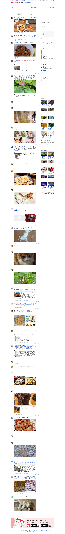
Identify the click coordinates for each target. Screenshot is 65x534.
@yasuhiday (22, 406)
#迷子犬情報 (18, 476)
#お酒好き (30, 17)
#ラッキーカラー (33, 36)
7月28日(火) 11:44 (37, 364)
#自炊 (27, 17)
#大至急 (33, 345)
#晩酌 (25, 17)
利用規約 (34, 530)
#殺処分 (28, 60)
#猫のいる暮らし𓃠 (30, 227)
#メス (27, 61)
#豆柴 (34, 146)
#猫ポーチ (34, 304)
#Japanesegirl (23, 209)
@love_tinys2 (19, 224)
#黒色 (24, 128)
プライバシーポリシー (23, 530)
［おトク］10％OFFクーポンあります (32, 3)
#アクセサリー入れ (22, 305)
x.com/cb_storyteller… (23, 79)
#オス (29, 288)
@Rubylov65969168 (21, 292)
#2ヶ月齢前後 (34, 346)
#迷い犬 (17, 61)
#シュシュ (33, 209)
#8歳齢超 (30, 61)
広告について (37, 530)
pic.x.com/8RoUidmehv (17, 443)
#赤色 (25, 78)
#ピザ (30, 312)
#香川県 (16, 60)
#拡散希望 (31, 146)
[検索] (53, 0)
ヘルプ (43, 0)
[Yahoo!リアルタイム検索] (17, 2)
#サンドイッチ (33, 312)
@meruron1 (17, 245)
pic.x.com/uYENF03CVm (17, 18)
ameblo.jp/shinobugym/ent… (20, 36)
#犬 (24, 61)
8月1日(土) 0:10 (37, 308)
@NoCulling (20, 64)
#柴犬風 (25, 461)
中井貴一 (51, 0)
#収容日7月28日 (20, 288)
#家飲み (33, 17)
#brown (18, 437)
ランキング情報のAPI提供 (28, 531)
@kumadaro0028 (20, 32)
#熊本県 (18, 478)
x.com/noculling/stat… (29, 348)
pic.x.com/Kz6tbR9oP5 (24, 210)
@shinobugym (25, 39)
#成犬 (25, 288)
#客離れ (16, 373)
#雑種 (26, 61)
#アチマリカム (24, 37)
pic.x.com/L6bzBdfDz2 (25, 417)
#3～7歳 (30, 461)
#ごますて (28, 128)
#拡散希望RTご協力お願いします (20, 289)
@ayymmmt (18, 152)
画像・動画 (19, 14)
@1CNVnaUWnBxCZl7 (18, 160)
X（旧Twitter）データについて (36, 531)
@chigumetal (18, 242)
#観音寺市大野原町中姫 (24, 462)
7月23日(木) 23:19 (37, 474)
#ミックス (27, 477)
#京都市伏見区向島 (24, 146)
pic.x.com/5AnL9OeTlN (26, 373)
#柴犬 (25, 246)
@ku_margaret (20, 363)
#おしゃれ (20, 128)
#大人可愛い (18, 210)
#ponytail (31, 209)
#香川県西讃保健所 (21, 345)
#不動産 (26, 312)
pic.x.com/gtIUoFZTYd (17, 43)
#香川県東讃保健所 (21, 60)
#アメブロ (29, 36)
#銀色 (26, 128)
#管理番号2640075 (24, 346)
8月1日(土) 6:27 (37, 301)
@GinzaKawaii (23, 327)
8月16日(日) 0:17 (37, 144)
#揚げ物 (19, 417)
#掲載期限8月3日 (17, 346)
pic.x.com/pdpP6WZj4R (17, 79)
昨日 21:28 (37, 40)
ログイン (25, 3)
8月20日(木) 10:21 (37, 73)
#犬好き (26, 478)
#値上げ (18, 373)
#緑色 (27, 78)
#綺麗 (17, 128)
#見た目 (20, 373)
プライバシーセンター (29, 530)
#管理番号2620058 (21, 61)
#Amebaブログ (26, 36)
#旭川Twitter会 (34, 496)
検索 (34, 7)
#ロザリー (31, 128)
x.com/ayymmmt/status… (17, 150)
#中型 (30, 288)
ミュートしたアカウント (51, 7)
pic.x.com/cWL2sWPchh (24, 129)
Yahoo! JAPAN (39, 0)
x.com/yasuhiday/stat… (23, 391)
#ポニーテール (27, 209)
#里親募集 (18, 347)
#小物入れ (27, 305)
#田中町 (23, 478)
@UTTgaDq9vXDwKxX (21, 57)
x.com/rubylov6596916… (19, 290)
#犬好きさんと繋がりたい (30, 478)
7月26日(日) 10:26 (37, 415)
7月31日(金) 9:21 (37, 343)
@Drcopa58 (22, 312)
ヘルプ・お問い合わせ (48, 530)
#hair (22, 128)
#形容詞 (31, 78)
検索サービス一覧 (43, 530)
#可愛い (16, 128)
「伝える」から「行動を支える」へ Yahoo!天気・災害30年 (19, 0)
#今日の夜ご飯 (16, 42)
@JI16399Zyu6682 (26, 72)
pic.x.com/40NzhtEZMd (17, 391)
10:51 (38, 33)
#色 (35, 37)
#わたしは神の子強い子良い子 (30, 37)
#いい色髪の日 (18, 129)
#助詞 (28, 78)
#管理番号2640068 (20, 461)
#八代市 (21, 478)
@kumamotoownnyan (24, 493)
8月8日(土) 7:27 (37, 243)
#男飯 (28, 17)
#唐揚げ (17, 417)
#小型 (14, 347)
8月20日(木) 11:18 (37, 58)
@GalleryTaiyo (21, 307)
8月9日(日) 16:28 (37, 225)
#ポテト (28, 312)
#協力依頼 (16, 147)
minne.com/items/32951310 (26, 304)
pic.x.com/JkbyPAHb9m (17, 270)
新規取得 (29, 2)
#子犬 (28, 346)
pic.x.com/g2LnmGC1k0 (21, 228)
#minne (31, 304)
